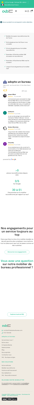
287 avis (24, 91)
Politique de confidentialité (20, 384)
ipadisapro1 (11, 111)
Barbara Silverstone (13, 127)
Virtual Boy (11, 142)
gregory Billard (12, 94)
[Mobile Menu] (16, 11)
